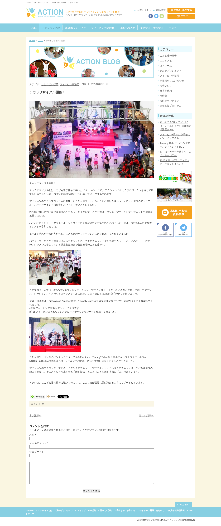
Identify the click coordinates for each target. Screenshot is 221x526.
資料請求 (161, 10)
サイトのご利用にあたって (151, 510)
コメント (36, 403)
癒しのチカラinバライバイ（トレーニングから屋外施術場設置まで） (175, 126)
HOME (33, 27)
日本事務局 (166, 90)
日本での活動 (127, 27)
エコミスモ (166, 60)
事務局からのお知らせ (172, 80)
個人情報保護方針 (176, 510)
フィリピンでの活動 (102, 27)
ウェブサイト (36, 451)
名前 (31, 434)
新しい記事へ (146, 415)
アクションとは (51, 27)
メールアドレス (37, 443)
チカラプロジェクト (170, 70)
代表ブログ (166, 85)
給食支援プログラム (170, 105)
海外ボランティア (75, 27)
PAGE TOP (184, 505)
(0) (43, 403)
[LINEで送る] (37, 396)
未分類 (163, 95)
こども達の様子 (49, 84)
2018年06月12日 (100, 84)
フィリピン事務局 (69, 84)
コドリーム (166, 65)
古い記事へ (35, 415)
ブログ (172, 27)
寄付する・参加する (152, 27)
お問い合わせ (144, 10)
